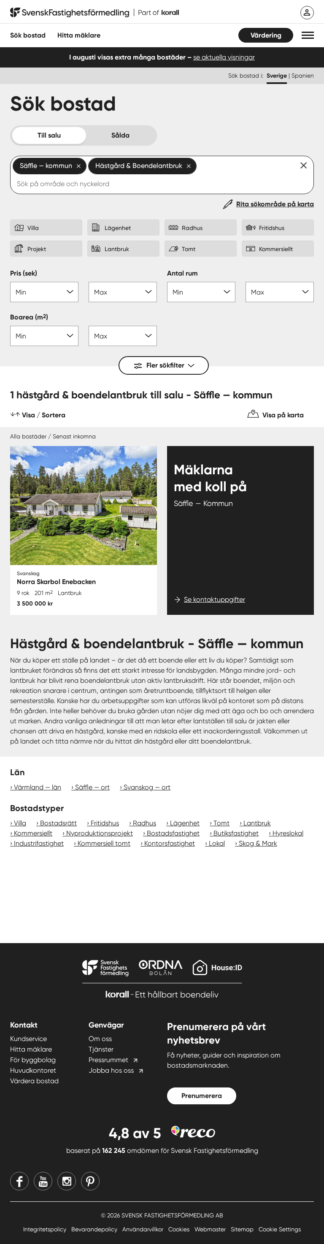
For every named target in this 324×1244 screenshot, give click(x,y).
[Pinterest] (90, 1181)
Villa (20, 823)
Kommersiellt (33, 833)
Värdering (266, 35)
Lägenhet (185, 823)
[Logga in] (307, 12)
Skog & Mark (258, 843)
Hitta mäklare (31, 1049)
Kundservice (28, 1039)
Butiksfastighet (236, 833)
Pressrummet (108, 1060)
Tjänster (101, 1049)
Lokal (217, 843)
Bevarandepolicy (95, 1229)
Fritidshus (105, 823)
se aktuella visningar (224, 57)
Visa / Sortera (43, 415)
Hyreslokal (288, 833)
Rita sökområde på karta (275, 204)
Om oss (100, 1039)
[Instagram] (66, 1181)
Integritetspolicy (45, 1229)
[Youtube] (43, 1181)
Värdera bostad (34, 1081)
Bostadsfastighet (173, 833)
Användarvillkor (143, 1229)
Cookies (179, 1229)
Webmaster (210, 1229)
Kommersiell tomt (104, 843)
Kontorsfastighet (169, 843)
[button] (308, 35)
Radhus (144, 823)
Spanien (303, 75)
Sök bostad (28, 35)
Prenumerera (201, 1096)
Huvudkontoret (33, 1070)
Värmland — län (37, 787)
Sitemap (243, 1229)
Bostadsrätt (58, 823)
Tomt (221, 823)
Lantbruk (257, 823)
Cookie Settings (280, 1229)
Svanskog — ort (147, 787)
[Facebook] (19, 1181)
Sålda (120, 135)
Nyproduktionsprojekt (99, 833)
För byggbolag (33, 1060)
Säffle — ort (92, 787)
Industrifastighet (39, 843)
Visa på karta (283, 415)
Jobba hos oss (111, 1070)
